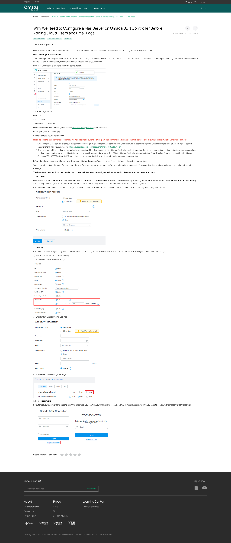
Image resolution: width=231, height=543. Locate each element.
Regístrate (91, 488)
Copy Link (195, 28)
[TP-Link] (29, 523)
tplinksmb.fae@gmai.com (82, 127)
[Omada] (43, 523)
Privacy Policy (30, 515)
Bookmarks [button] (187, 28)
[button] (190, 2)
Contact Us (29, 511)
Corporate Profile (31, 506)
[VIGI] (71, 523)
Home (35, 17)
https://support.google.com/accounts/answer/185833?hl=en (95, 147)
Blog (55, 511)
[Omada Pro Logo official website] (27, 2)
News (55, 506)
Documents (45, 17)
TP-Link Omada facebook (196, 487)
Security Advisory (60, 515)
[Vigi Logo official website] (36, 2)
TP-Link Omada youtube (204, 487)
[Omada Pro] (57, 523)
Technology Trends (91, 506)
